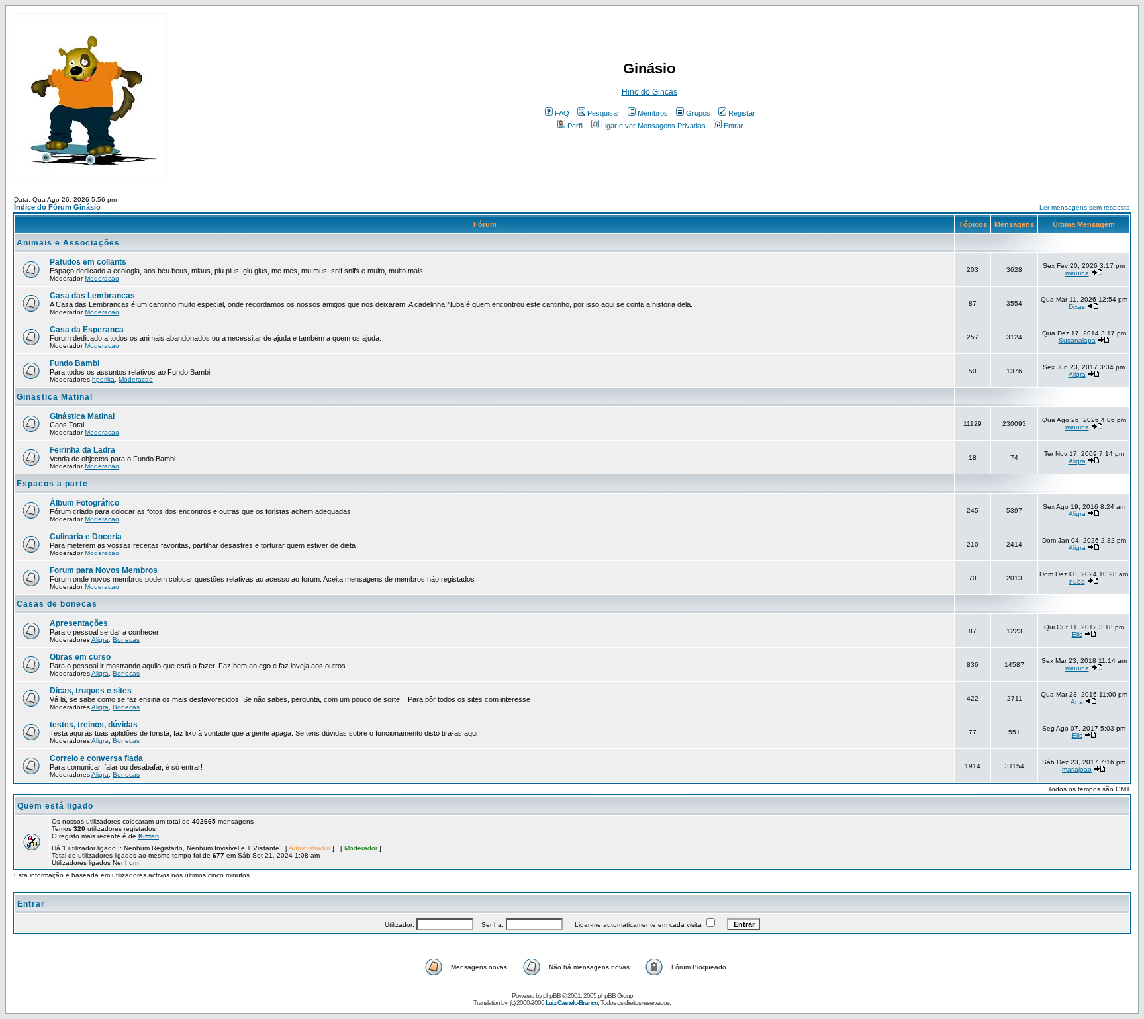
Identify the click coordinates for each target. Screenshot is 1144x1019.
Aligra (1077, 374)
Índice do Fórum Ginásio (57, 207)
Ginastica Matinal (55, 397)
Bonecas (126, 639)
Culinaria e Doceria (86, 536)
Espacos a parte (52, 483)
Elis (1077, 634)
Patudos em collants (88, 262)
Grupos (698, 113)
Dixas (1077, 306)
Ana (1077, 701)
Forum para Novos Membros (104, 570)
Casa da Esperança (87, 329)
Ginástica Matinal (82, 416)
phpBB (552, 995)
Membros (653, 113)
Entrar (733, 126)
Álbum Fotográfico (84, 503)
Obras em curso (80, 657)
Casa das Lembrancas (92, 295)
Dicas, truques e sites (91, 690)
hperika (103, 379)
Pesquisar (603, 113)
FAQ (562, 113)
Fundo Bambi (74, 363)
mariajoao (1077, 769)
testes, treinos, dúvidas (94, 724)
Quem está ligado (55, 806)
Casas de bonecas (57, 604)
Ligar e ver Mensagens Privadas (653, 126)
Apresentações (79, 623)
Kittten (148, 836)
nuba (1077, 581)
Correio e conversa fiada (96, 758)
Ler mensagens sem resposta (1084, 207)
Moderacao (102, 278)
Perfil (575, 126)
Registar (741, 113)
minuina (1077, 273)
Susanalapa (1077, 340)
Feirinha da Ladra (82, 450)
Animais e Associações (68, 242)
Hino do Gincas (649, 92)
